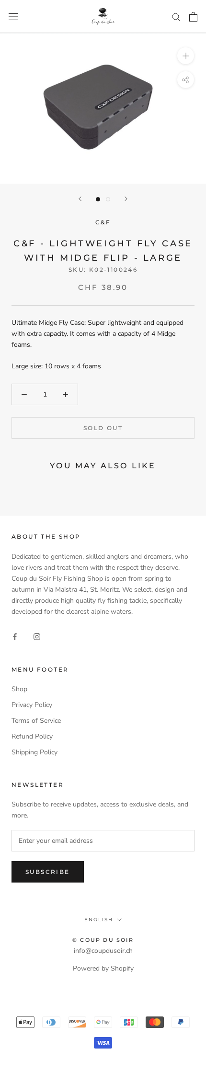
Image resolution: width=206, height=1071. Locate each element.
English (98, 919)
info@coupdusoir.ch (103, 950)
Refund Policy (32, 736)
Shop (19, 689)
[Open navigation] (13, 16)
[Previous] (80, 199)
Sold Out (103, 427)
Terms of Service (36, 720)
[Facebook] (14, 636)
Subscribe (47, 871)
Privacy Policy (31, 704)
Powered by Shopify (103, 968)
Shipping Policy (34, 752)
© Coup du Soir (103, 940)
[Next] (126, 199)
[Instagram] (37, 636)
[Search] (176, 16)
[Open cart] (193, 17)
